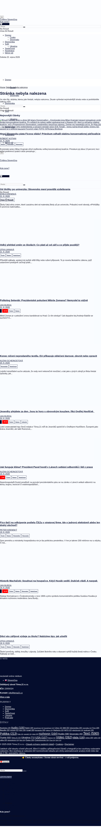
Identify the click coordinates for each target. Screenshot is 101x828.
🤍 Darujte (4, 24)
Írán (22, 740)
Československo (42, 740)
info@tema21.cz (15, 693)
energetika (87, 728)
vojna (89, 738)
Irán (22, 730)
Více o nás (5, 697)
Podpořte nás (6, 777)
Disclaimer (69, 744)
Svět (7, 44)
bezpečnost (39, 728)
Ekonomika (10, 42)
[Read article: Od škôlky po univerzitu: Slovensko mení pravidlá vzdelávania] (50, 170)
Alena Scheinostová (11, 361)
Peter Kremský (8, 530)
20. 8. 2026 (5, 363)
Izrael (30, 730)
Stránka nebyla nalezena (17, 87)
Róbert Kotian (8, 139)
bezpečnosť (49, 728)
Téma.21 (16, 738)
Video (64, 737)
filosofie (5, 730)
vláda (79, 737)
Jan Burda (5, 305)
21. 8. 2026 (5, 141)
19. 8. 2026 (5, 474)
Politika (8, 733)
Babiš (29, 728)
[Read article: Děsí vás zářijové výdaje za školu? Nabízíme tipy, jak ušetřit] (50, 617)
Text (91, 733)
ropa (35, 734)
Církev (58, 728)
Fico (95, 728)
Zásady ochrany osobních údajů (40, 744)
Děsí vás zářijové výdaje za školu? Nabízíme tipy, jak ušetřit (33, 636)
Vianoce (52, 738)
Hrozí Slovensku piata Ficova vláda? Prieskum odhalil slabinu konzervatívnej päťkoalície (50, 133)
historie (14, 730)
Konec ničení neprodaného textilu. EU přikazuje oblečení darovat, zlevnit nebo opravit (48, 356)
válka (3, 740)
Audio (18, 727)
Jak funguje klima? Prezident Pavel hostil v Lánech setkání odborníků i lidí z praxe (46, 467)
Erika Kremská (8, 194)
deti (66, 728)
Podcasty (9, 718)
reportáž (28, 734)
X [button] (0, 764)
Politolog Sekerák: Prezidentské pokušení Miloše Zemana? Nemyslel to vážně (44, 300)
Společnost (10, 48)
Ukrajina (13, 46)
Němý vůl (9, 53)
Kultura (49, 730)
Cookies (59, 744)
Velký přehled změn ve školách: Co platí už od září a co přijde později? (39, 245)
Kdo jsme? (4, 22)
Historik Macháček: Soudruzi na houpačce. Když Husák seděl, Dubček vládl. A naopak (49, 581)
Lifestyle (8, 715)
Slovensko (14, 40)
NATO (68, 730)
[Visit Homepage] (6, 15)
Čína (52, 740)
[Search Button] (24, 106)
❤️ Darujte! (4, 762)
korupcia (40, 730)
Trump (5, 737)
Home (2, 87)
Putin (20, 734)
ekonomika (76, 728)
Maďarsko (58, 730)
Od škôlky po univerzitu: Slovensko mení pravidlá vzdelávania (35, 189)
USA (41, 737)
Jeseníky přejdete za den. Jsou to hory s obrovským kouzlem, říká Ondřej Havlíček (47, 411)
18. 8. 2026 (5, 643)
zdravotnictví (13, 740)
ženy (58, 740)
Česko (13, 37)
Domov (8, 35)
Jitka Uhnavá (7, 250)
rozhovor (48, 733)
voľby (97, 738)
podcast (89, 730)
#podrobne (9, 51)
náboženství (77, 730)
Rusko (63, 734)
